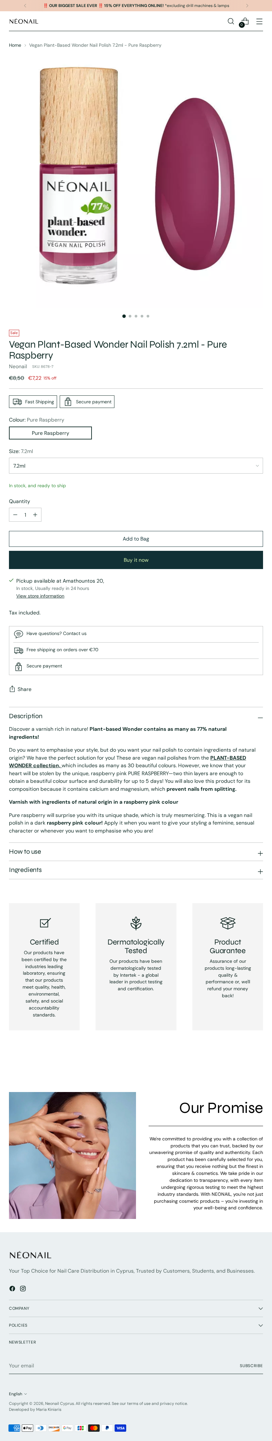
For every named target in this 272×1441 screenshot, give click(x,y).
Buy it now (136, 559)
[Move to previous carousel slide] (242, 1069)
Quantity (19, 501)
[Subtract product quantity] (15, 514)
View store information (40, 596)
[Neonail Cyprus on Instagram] (24, 1289)
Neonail (18, 366)
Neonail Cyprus (59, 1403)
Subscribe (251, 1365)
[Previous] (25, 5)
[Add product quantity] (35, 514)
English (15, 1394)
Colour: (36, 419)
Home (15, 45)
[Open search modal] (231, 21)
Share (25, 689)
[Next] (247, 5)
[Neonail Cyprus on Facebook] (13, 1289)
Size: (21, 451)
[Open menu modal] (259, 21)
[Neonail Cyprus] (24, 21)
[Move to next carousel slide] (257, 1069)
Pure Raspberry (50, 433)
